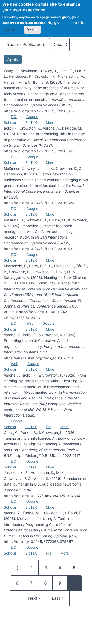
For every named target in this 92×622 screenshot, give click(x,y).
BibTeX (31, 122)
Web (30, 323)
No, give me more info (65, 22)
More (50, 122)
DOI (14, 116)
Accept (11, 29)
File (48, 426)
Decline (32, 29)
